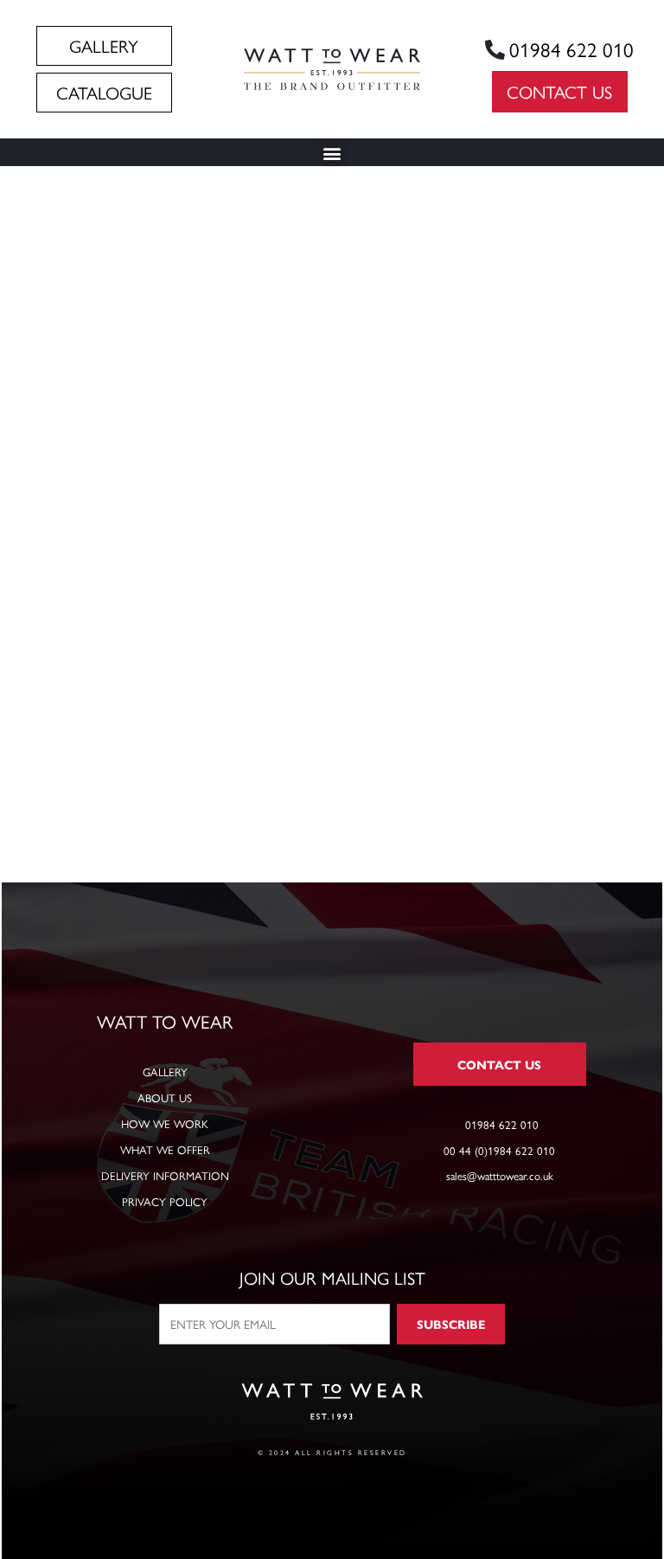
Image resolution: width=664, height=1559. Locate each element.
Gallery (165, 1071)
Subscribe (451, 1323)
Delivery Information (165, 1175)
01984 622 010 (571, 49)
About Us (164, 1097)
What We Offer (165, 1149)
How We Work (164, 1123)
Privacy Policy (165, 1201)
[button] (332, 152)
